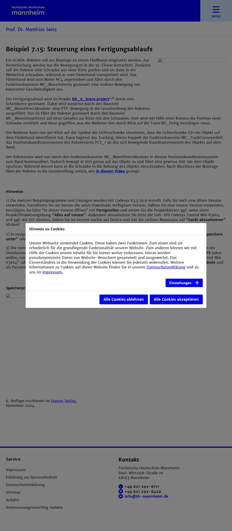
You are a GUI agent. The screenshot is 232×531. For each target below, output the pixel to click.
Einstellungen (180, 283)
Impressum (52, 272)
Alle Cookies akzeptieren (176, 299)
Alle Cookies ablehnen (124, 299)
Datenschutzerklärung (166, 267)
